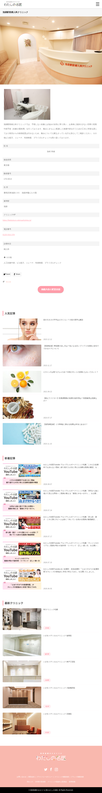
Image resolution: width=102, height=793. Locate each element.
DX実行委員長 (40, 782)
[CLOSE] (97, 4)
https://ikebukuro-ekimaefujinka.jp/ (17, 220)
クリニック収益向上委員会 (57, 782)
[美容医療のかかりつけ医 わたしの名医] (51, 759)
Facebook (51, 769)
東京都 (8, 282)
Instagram (56, 769)
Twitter (45, 769)
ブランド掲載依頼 (77, 777)
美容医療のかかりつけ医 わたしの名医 (44, 790)
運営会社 (31, 777)
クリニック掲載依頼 (62, 777)
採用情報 (72, 782)
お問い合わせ (21, 777)
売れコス (30, 782)
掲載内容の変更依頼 (50, 289)
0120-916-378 (9, 235)
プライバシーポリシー (45, 777)
